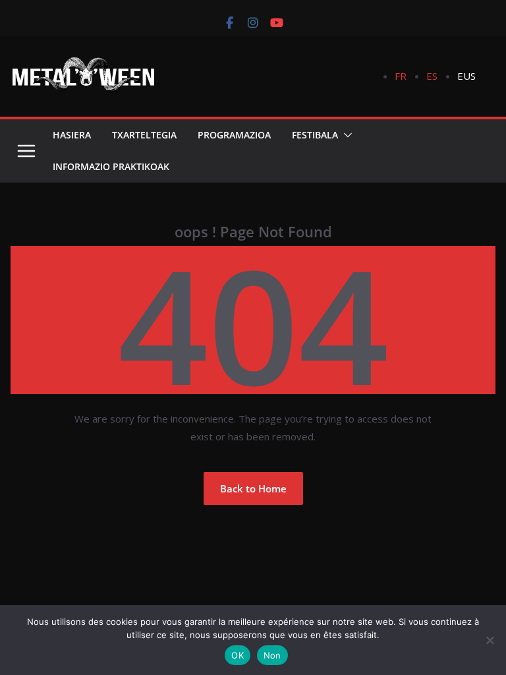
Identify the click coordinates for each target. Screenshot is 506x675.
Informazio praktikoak (111, 166)
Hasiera (72, 135)
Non (272, 655)
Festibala (315, 135)
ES (431, 75)
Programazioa (234, 135)
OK (237, 655)
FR (401, 75)
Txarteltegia (144, 135)
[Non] (489, 640)
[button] (345, 135)
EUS (466, 75)
